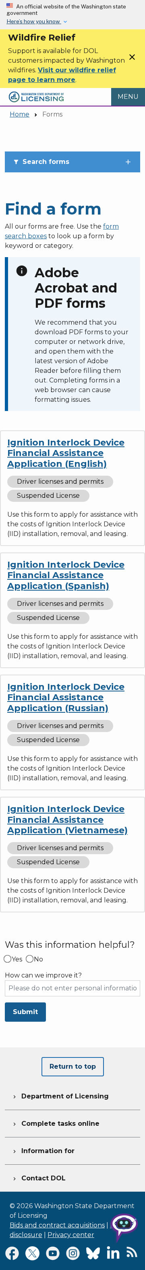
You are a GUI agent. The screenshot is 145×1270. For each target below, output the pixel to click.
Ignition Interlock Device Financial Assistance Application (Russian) (65, 697)
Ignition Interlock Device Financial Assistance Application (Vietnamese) (67, 820)
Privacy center (71, 1235)
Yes (17, 959)
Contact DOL (38, 1178)
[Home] (36, 92)
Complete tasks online (55, 1123)
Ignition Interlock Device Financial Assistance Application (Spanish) (65, 575)
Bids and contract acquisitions (57, 1225)
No (38, 959)
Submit (25, 1012)
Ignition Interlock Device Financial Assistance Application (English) (65, 453)
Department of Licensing (60, 1096)
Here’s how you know (33, 21)
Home (19, 114)
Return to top (73, 1066)
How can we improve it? (43, 975)
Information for (43, 1151)
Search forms (41, 162)
